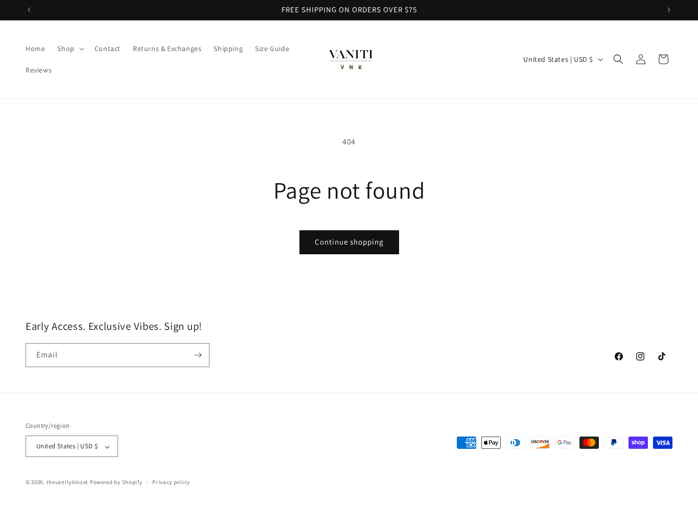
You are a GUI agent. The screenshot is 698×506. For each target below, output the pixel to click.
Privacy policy (171, 482)
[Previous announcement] (29, 9)
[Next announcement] (669, 9)
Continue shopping (349, 242)
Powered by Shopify (116, 482)
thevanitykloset (67, 482)
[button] (69, 48)
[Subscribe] (198, 355)
